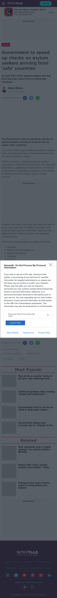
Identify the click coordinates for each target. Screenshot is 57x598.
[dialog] (28, 299)
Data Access (28, 333)
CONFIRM (15, 323)
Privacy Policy (44, 333)
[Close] (51, 265)
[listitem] (28, 315)
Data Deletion (13, 333)
